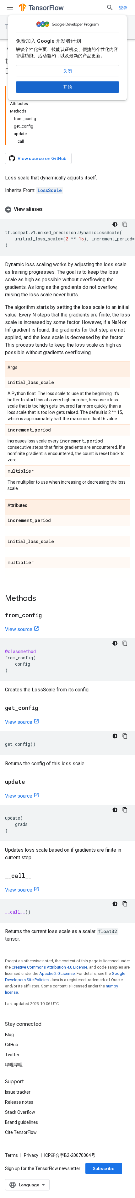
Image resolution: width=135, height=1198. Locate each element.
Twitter (12, 1054)
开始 (67, 87)
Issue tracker (17, 1092)
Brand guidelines (21, 1122)
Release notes (19, 1102)
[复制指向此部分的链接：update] (31, 782)
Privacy (31, 1155)
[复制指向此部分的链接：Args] (24, 367)
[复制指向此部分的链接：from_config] (48, 615)
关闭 (67, 71)
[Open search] (110, 7)
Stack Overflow (20, 1112)
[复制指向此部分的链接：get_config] (44, 708)
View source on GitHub (42, 158)
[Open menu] (10, 7)
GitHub (11, 1044)
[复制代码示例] (125, 224)
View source (18, 629)
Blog (9, 1034)
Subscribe (104, 1168)
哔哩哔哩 (14, 1064)
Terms (11, 1155)
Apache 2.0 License (57, 973)
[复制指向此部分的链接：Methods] (42, 599)
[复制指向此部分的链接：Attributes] (33, 505)
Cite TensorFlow (21, 1132)
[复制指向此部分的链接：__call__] (37, 876)
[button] (67, 209)
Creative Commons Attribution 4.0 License (49, 967)
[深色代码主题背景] (115, 224)
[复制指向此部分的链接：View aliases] (49, 209)
